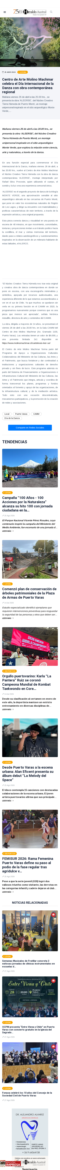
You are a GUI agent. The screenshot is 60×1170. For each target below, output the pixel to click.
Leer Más (6, 531)
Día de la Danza (12, 418)
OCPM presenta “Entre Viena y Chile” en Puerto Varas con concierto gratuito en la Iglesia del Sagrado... (28, 1030)
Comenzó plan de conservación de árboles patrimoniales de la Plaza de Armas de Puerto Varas (29, 593)
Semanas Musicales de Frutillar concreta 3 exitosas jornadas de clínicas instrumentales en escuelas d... (28, 964)
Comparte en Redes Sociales (30, 427)
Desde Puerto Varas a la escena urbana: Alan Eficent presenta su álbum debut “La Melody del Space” (27, 773)
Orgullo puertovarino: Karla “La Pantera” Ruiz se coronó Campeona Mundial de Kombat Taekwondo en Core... (26, 682)
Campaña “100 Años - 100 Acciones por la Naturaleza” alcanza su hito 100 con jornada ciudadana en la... (27, 504)
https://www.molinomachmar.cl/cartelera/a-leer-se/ (26, 343)
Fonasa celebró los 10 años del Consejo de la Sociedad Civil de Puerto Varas (27, 1094)
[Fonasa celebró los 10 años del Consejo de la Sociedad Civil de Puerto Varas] (30, 1062)
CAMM (36, 414)
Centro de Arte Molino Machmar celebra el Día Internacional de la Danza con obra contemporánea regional (28, 85)
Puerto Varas (21, 414)
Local (7, 414)
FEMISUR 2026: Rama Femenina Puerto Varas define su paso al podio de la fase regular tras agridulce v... (27, 865)
